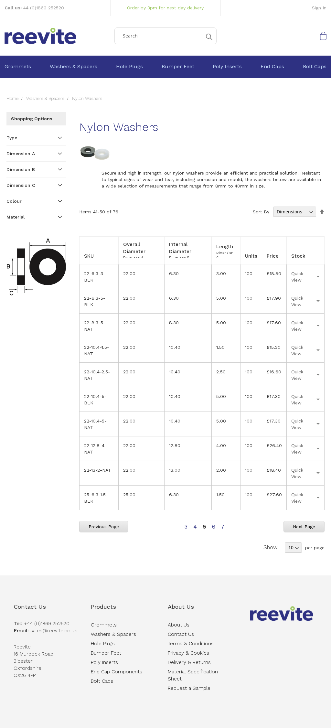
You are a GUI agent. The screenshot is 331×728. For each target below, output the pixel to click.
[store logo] (57, 36)
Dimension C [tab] (20, 185)
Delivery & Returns (189, 662)
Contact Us (30, 606)
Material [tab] (15, 216)
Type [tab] (11, 137)
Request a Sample (189, 688)
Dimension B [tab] (20, 169)
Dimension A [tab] (20, 153)
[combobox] (165, 35)
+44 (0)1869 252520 (42, 7)
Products (103, 606)
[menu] (165, 67)
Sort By (261, 211)
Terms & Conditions (191, 644)
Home (13, 98)
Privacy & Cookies (188, 653)
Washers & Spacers (46, 98)
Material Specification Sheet (193, 675)
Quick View (297, 277)
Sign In (319, 7)
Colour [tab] (14, 201)
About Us (181, 606)
